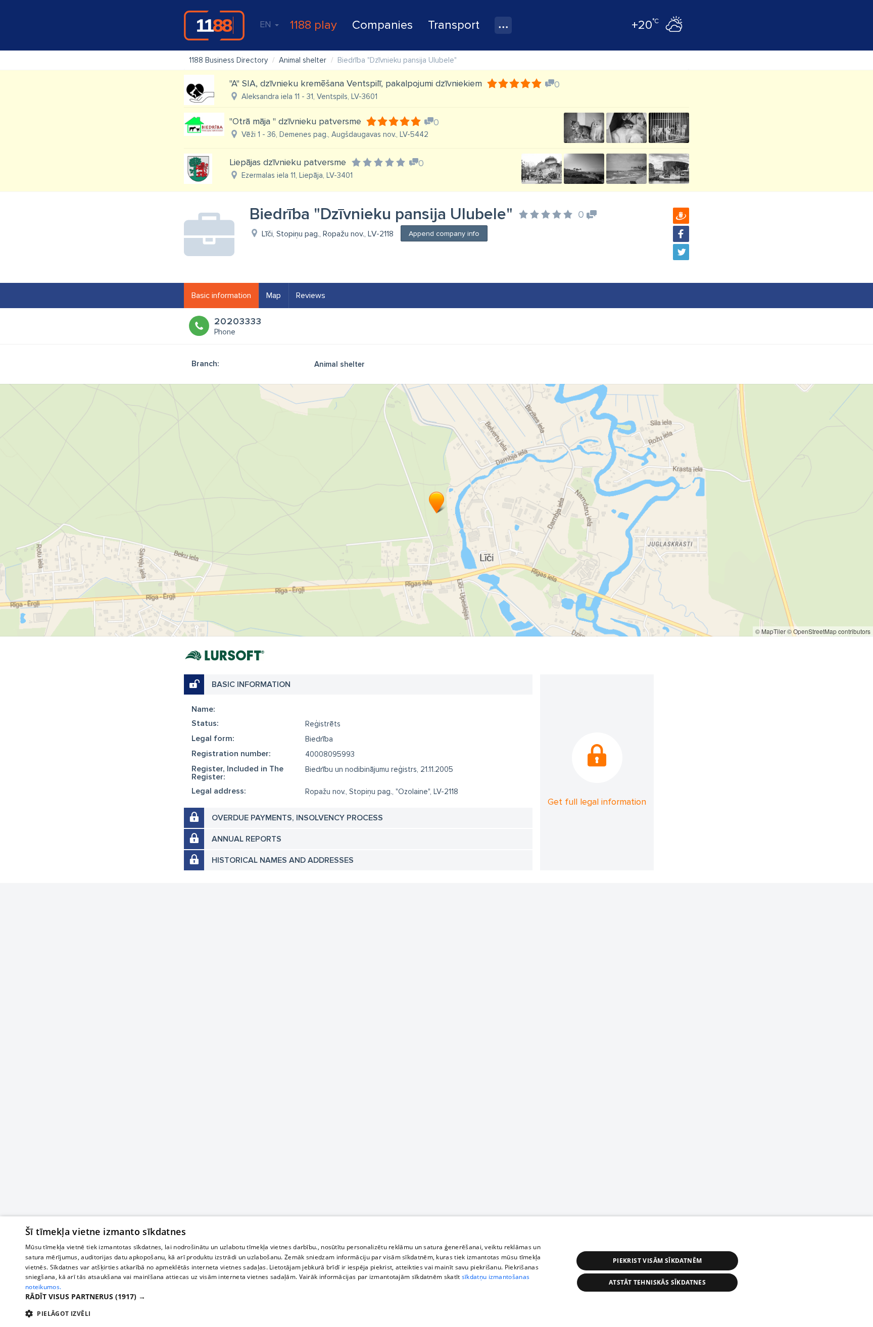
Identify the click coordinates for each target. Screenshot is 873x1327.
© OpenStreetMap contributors (828, 631)
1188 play (313, 25)
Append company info (444, 233)
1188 (214, 25)
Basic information (221, 295)
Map (273, 295)
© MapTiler (770, 631)
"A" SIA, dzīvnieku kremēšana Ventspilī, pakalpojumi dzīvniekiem (355, 83)
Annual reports (246, 839)
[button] (291, 1296)
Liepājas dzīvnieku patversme (287, 162)
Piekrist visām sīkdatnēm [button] (657, 1260)
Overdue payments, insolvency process (297, 818)
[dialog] (436, 1271)
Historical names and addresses (283, 860)
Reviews (310, 295)
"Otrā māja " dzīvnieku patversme (295, 121)
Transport (453, 25)
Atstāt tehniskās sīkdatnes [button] (657, 1282)
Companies (382, 25)
